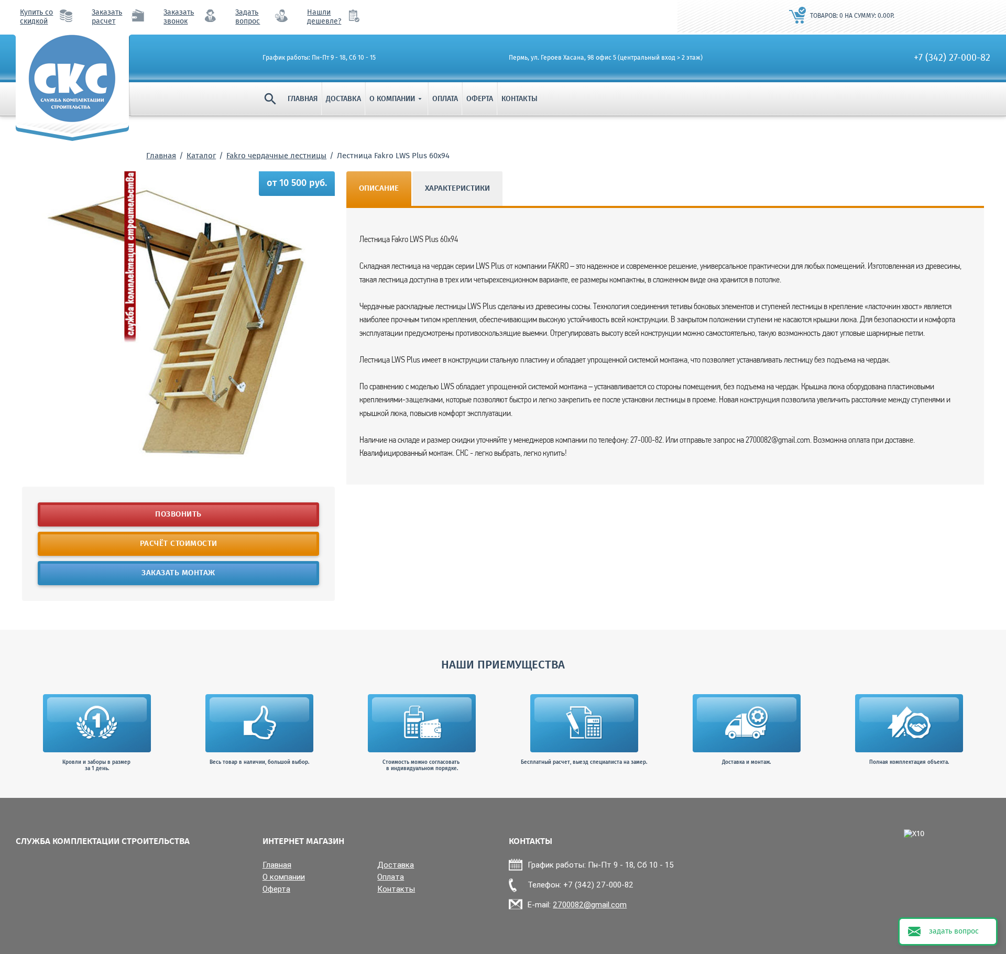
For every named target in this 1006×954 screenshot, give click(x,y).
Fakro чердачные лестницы (276, 156)
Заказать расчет (107, 17)
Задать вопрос (247, 17)
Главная (303, 99)
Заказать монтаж (178, 573)
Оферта (479, 99)
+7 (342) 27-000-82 (952, 58)
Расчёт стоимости (178, 544)
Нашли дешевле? (324, 17)
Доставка (343, 99)
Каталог (201, 156)
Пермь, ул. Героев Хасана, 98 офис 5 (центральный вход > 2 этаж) (606, 58)
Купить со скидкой (36, 17)
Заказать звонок (178, 17)
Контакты (519, 99)
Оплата (445, 99)
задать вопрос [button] (954, 931)
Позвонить (178, 514)
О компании (396, 99)
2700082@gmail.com (590, 904)
